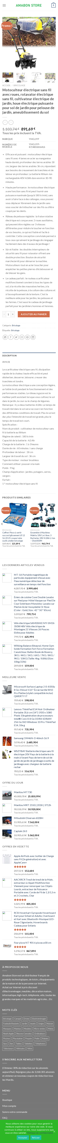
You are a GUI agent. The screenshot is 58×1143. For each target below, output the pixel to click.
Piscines (6, 1038)
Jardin (24, 1023)
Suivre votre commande (14, 1111)
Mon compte (9, 1105)
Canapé (17, 1018)
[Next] (51, 43)
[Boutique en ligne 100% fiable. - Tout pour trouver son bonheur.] (29, 5)
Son (11, 1043)
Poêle (37, 1038)
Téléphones (40, 1043)
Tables (18, 1043)
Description (9, 355)
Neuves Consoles (24, 1033)
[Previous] (7, 43)
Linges (41, 1023)
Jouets (33, 1023)
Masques (7, 1028)
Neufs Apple (8, 1033)
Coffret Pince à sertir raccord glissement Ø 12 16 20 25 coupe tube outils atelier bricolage (13, 536)
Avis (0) (6, 362)
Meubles (27, 1028)
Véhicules (20, 1048)
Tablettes (28, 1043)
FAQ (4, 1117)
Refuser (36, 1137)
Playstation (18, 1038)
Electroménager (39, 1018)
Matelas (17, 1028)
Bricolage (19, 85)
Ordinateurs (39, 1033)
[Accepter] (54, 1131)
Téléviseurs (8, 1048)
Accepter (22, 1137)
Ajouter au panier (34, 314)
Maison (50, 1023)
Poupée (28, 1038)
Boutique (7, 1099)
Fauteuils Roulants (11, 1023)
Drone (26, 1018)
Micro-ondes (39, 1028)
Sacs (5, 1043)
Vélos (29, 1048)
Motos (50, 1028)
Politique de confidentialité (40, 1133)
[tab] (29, 356)
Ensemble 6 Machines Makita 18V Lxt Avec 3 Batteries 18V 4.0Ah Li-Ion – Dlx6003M (42, 536)
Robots (45, 1038)
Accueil (6, 85)
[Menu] (4, 5)
